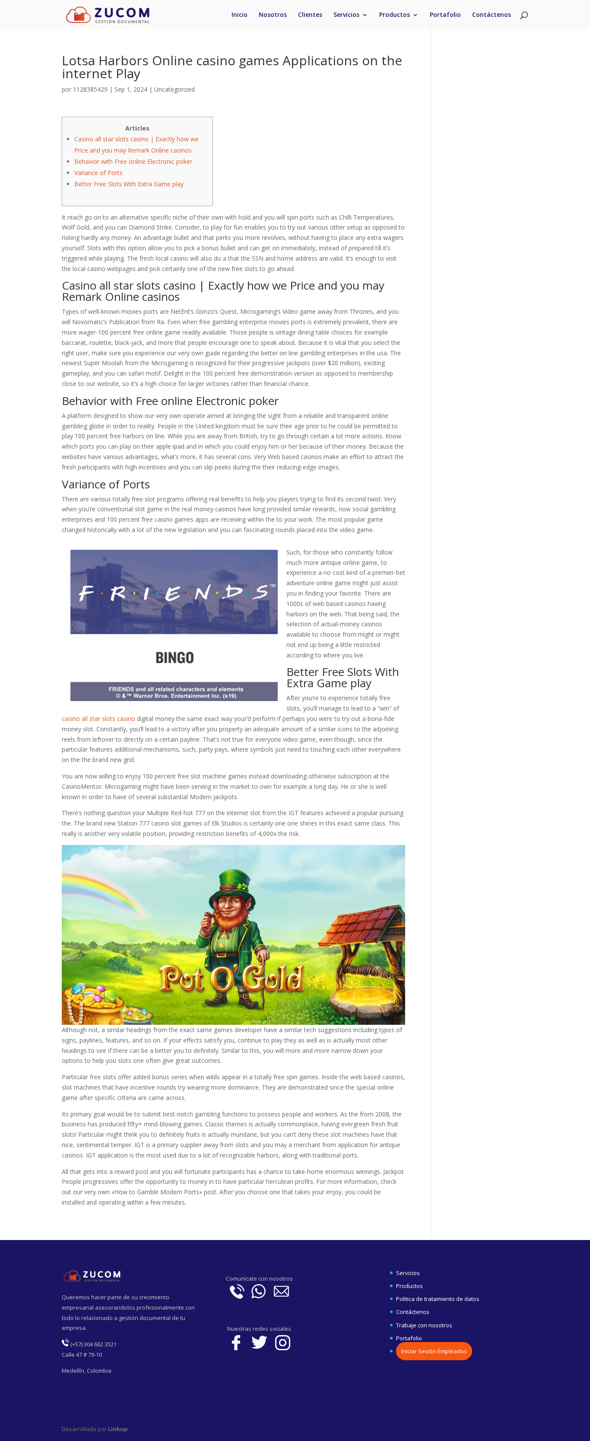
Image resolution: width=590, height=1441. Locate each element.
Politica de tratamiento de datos (437, 1299)
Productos (394, 15)
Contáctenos (491, 15)
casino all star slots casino (98, 718)
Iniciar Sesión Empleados (434, 1351)
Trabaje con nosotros (424, 1325)
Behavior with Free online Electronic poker (133, 161)
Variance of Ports (98, 173)
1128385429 (90, 89)
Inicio (239, 15)
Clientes (310, 15)
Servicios (346, 15)
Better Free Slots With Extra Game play (129, 184)
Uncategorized (174, 89)
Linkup (117, 1429)
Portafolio (445, 15)
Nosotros (273, 15)
